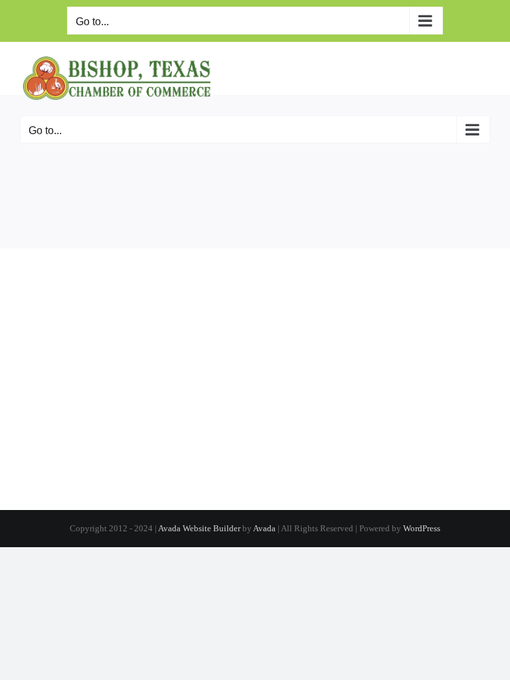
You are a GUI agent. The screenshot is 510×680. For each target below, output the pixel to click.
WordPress (421, 528)
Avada (264, 528)
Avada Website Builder (199, 528)
